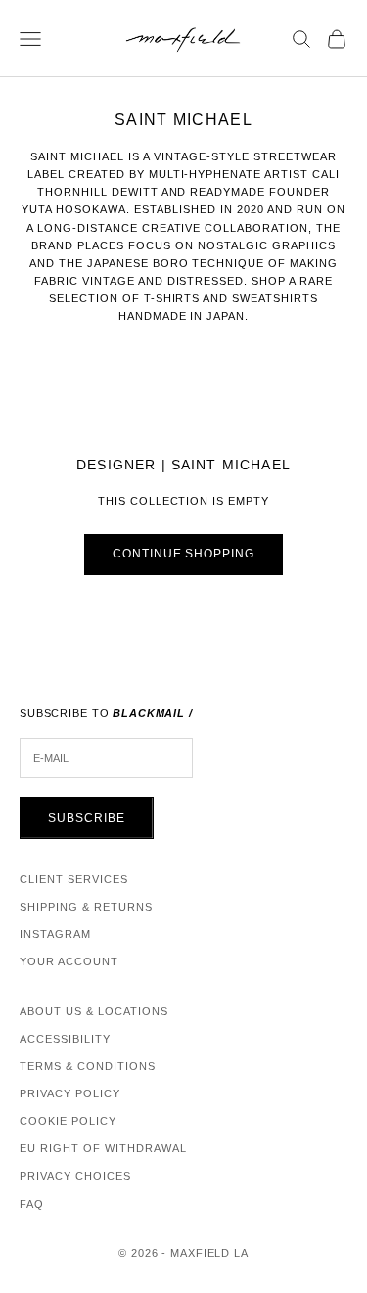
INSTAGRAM (55, 934)
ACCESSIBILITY (65, 1039)
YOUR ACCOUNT (69, 961)
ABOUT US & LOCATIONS (94, 1011)
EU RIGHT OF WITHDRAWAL (103, 1148)
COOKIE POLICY (68, 1121)
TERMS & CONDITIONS (88, 1066)
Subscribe (86, 818)
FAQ (32, 1204)
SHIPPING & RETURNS (86, 907)
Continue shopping (183, 553)
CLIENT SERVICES (74, 879)
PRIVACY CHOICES (75, 1176)
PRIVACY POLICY (70, 1093)
